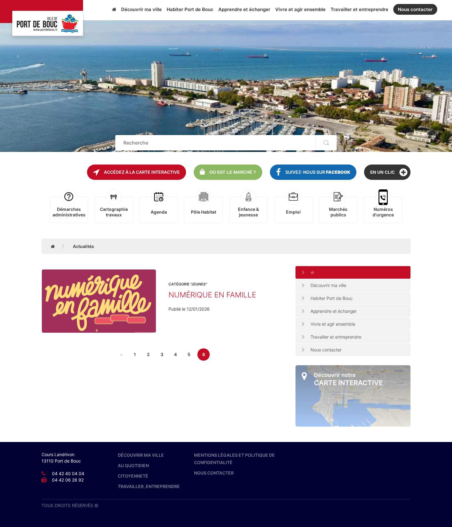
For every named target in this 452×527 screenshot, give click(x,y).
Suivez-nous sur (317, 172)
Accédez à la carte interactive (142, 172)
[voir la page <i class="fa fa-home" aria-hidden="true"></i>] (352, 272)
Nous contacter (415, 9)
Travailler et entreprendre (359, 9)
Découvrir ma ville (141, 9)
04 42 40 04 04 (68, 473)
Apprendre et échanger (244, 9)
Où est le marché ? (232, 172)
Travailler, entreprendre (149, 486)
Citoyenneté (133, 476)
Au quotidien (133, 465)
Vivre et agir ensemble (300, 9)
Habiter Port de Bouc (190, 9)
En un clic (382, 172)
